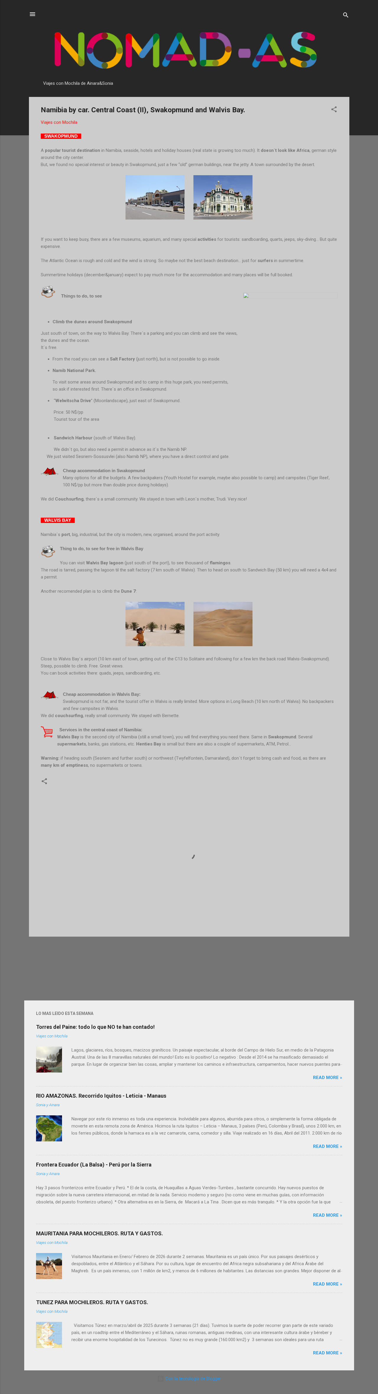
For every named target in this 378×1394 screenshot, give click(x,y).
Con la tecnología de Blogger (192, 1378)
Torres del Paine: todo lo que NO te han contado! (95, 1027)
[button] (334, 110)
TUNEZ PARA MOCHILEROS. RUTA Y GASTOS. (92, 1302)
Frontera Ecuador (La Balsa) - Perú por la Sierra (93, 1164)
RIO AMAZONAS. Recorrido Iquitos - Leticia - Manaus (101, 1096)
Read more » (327, 1077)
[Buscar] (345, 16)
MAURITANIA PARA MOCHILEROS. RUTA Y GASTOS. (99, 1233)
